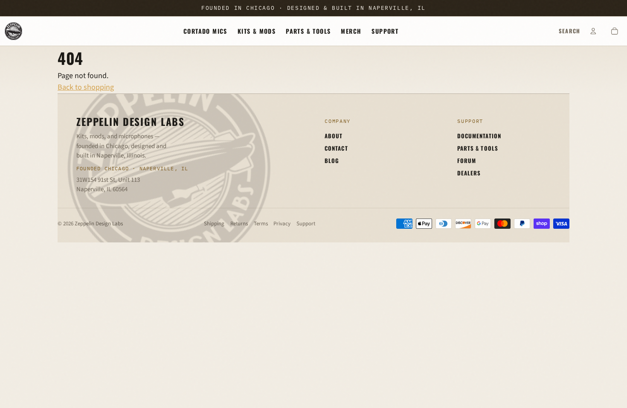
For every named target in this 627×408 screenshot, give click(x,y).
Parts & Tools (308, 30)
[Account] (593, 31)
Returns (239, 223)
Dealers (469, 173)
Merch (351, 30)
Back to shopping (86, 87)
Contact (336, 148)
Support (385, 30)
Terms (261, 223)
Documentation (479, 135)
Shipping (214, 223)
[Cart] (614, 31)
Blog (332, 160)
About (334, 135)
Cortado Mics (205, 30)
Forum (466, 160)
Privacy (281, 223)
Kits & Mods (257, 30)
